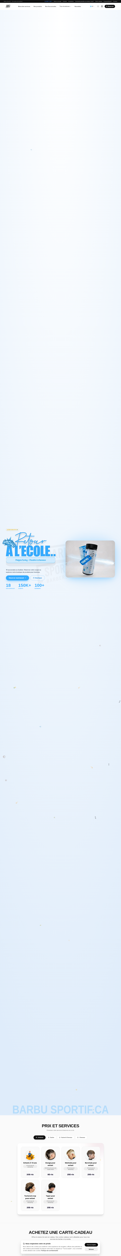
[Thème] (98, 6)
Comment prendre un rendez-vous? (84, 1)
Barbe (52, 1137)
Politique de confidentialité (49, 1250)
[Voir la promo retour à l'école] (90, 559)
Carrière (65, 1)
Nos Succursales (50, 6)
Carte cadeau (98, 1)
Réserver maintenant (16, 578)
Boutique (38, 578)
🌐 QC (91, 6)
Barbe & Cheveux (66, 1137)
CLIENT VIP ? (48, 1)
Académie (71, 1)
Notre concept (57, 1)
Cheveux (82, 1137)
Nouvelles (78, 6)
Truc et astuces (65, 6)
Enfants (40, 1137)
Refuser (91, 1249)
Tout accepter (91, 1244)
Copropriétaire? (108, 1)
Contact (115, 1)
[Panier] (102, 6)
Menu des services (24, 6)
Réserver (111, 6)
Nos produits (38, 6)
